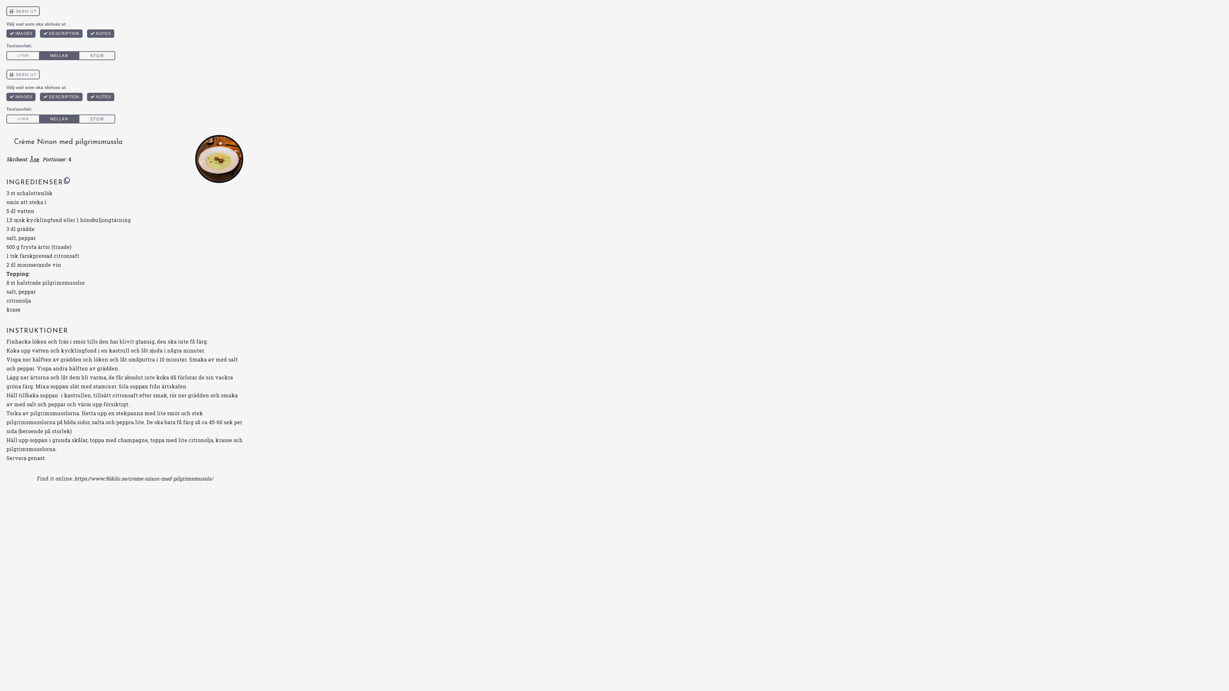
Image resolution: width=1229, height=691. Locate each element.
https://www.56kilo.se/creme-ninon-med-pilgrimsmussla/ (143, 478)
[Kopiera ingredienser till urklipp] (67, 180)
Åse (34, 159)
